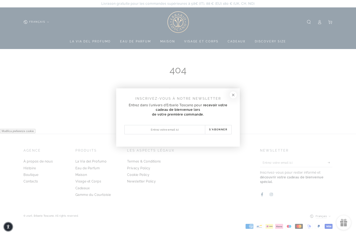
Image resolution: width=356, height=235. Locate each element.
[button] (8, 227)
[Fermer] (233, 94)
